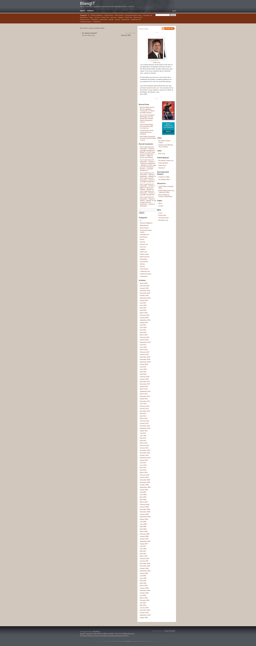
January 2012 (144, 423)
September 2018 (145, 362)
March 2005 (144, 598)
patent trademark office (96, 28)
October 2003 (144, 612)
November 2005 (145, 590)
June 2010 (143, 465)
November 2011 (145, 426)
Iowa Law (113, 17)
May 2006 (143, 580)
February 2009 (144, 504)
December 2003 (145, 610)
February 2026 (144, 285)
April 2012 (143, 416)
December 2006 (145, 563)
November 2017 (145, 384)
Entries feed (162, 215)
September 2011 (145, 428)
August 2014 (144, 398)
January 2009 (144, 507)
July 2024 (143, 325)
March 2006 (144, 585)
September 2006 (145, 571)
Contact (90, 11)
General (97, 17)
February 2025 (144, 315)
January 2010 (144, 477)
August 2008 (144, 519)
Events (91, 17)
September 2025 (145, 298)
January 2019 (144, 354)
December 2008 (145, 509)
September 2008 (145, 516)
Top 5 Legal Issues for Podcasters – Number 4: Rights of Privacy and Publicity (147, 154)
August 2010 (144, 460)
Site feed (168, 28)
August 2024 (144, 322)
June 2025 (143, 305)
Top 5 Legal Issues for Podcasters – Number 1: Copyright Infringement (148, 167)
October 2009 (144, 485)
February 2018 (144, 376)
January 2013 (144, 408)
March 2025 (144, 313)
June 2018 (143, 369)
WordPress (96, 631)
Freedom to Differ (164, 177)
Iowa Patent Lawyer (146, 90)
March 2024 (144, 335)
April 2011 (143, 440)
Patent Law (128, 17)
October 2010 (144, 455)
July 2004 (143, 603)
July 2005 (143, 595)
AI (88, 15)
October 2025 (144, 295)
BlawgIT (87, 3)
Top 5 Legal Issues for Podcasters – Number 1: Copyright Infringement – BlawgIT (148, 149)
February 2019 (144, 352)
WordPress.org (163, 220)
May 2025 (143, 308)
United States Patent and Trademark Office (166, 191)
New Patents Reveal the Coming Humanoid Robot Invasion (148, 138)
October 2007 (144, 539)
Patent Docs (162, 165)
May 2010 (143, 467)
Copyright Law (147, 15)
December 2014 (145, 396)
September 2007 (145, 541)
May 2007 (143, 551)
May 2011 (143, 438)
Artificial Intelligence (97, 15)
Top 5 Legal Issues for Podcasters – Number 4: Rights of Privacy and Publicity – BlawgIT (147, 186)
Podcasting (94, 19)
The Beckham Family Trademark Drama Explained (146, 132)
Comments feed (163, 218)
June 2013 (143, 403)
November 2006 (145, 566)
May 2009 (143, 497)
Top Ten (117, 19)
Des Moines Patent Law (165, 160)
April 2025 (143, 310)
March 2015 (144, 394)
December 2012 (145, 411)
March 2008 (144, 531)
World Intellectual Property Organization (165, 195)
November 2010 (145, 453)
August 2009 (144, 489)
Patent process (85, 19)
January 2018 (144, 379)
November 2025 (145, 293)
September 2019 (145, 342)
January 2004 (144, 607)
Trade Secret (125, 19)
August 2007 (144, 544)
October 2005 (144, 593)
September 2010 (145, 457)
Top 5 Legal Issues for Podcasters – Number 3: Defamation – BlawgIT (147, 174)
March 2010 (144, 472)
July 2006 (143, 575)
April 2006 (143, 583)
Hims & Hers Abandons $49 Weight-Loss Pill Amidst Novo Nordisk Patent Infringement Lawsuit (147, 118)
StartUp (111, 19)
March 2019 (144, 349)
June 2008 (143, 524)
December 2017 (145, 381)
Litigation (121, 17)
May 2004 (143, 605)
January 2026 (144, 288)
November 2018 (145, 359)
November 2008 (145, 512)
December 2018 (145, 357)
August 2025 (144, 300)
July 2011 (143, 433)
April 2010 (143, 470)
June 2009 (143, 494)
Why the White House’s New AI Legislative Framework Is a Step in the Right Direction (147, 109)
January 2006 (144, 588)
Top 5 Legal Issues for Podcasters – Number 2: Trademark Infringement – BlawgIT (147, 162)
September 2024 (145, 320)
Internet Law (105, 17)
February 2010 (144, 475)
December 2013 (145, 401)
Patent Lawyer (137, 17)
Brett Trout (156, 62)
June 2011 (143, 435)
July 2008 (143, 521)
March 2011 (143, 443)
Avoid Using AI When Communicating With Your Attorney (146, 126)
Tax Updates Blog (164, 179)
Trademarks (96, 21)
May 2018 (143, 372)
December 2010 (145, 450)
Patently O (161, 168)
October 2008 (144, 514)
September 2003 (145, 615)
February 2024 (144, 337)
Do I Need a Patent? (89, 33)
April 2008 (143, 529)
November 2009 (145, 482)
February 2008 (144, 534)
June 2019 (143, 347)
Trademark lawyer (85, 21)
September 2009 (145, 487)
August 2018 (144, 364)
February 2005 (144, 600)
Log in (174, 11)
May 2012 (143, 413)
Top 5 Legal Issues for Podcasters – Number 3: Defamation (148, 203)
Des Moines (84, 17)
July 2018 (143, 367)
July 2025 (143, 303)
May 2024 (143, 330)
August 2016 (144, 386)
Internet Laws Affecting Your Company (165, 145)
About (82, 11)
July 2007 (143, 546)
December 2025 (145, 290)
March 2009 (144, 502)
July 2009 (143, 492)
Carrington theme (163, 630)
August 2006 (144, 573)
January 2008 (144, 536)
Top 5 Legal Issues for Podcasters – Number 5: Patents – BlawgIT (147, 198)
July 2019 (143, 344)
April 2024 (143, 332)
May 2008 (143, 526)
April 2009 (143, 499)
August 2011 (144, 431)
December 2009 (145, 480)
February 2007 (144, 558)
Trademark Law (136, 19)
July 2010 (143, 462)
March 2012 (144, 418)
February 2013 (144, 406)
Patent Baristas (163, 163)
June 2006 (143, 578)
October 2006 (144, 568)
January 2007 (144, 561)
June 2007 (143, 548)
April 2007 (143, 553)
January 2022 (144, 340)
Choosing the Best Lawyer (133, 15)
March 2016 (144, 389)
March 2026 (144, 283)
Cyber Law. (155, 88)
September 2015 (145, 391)
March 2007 (144, 556)
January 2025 (144, 317)
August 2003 (144, 617)
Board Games (119, 15)
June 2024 (143, 327)
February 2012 (144, 421)
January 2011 (144, 448)
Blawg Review (109, 15)
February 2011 (144, 445)
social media (103, 19)
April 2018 (143, 374)
